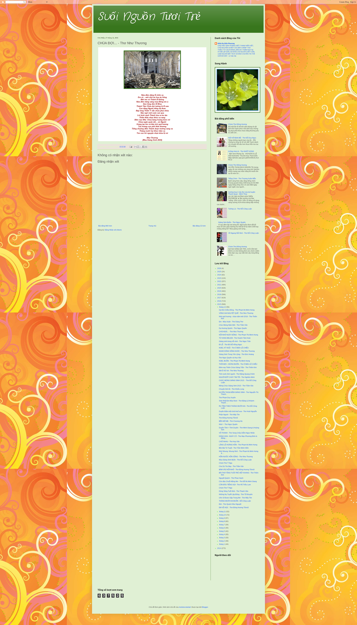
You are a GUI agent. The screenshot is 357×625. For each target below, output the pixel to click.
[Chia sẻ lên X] (140, 146)
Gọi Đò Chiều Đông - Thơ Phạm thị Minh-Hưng (237, 310)
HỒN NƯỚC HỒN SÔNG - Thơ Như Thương (236, 457)
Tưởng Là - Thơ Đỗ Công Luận (240, 209)
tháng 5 (222, 531)
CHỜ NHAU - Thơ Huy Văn (229, 442)
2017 (219, 298)
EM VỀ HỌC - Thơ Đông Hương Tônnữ (234, 508)
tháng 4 (222, 534)
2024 (219, 275)
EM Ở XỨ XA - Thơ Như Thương (231, 371)
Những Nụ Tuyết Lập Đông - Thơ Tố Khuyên (236, 494)
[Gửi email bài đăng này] (135, 146)
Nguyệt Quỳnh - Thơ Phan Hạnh (231, 478)
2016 (219, 301)
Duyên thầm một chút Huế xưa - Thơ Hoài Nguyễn (238, 411)
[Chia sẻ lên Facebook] (143, 146)
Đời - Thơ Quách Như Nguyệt (230, 504)
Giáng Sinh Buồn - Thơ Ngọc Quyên (232, 222)
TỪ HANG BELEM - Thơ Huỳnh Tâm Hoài (234, 338)
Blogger (205, 607)
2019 (219, 291)
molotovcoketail (185, 607)
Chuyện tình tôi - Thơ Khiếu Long (231, 389)
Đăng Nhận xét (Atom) (113, 230)
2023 (219, 278)
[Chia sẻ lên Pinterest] (146, 146)
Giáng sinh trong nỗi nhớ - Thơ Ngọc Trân (235, 341)
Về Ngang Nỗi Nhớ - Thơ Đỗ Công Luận (243, 233)
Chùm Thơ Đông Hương (237, 124)
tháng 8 (222, 521)
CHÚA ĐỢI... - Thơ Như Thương (231, 332)
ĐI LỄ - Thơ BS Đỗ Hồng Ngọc (230, 345)
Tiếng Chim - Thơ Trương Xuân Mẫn (242, 179)
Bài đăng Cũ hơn (199, 226)
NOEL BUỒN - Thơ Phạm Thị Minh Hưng (234, 361)
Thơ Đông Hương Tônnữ (228, 418)
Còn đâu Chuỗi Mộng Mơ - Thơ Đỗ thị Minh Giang (238, 481)
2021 (219, 285)
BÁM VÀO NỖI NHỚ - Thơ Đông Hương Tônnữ (237, 470)
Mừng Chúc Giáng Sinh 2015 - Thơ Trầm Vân (236, 386)
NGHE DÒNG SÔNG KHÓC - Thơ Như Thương (237, 351)
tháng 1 (222, 544)
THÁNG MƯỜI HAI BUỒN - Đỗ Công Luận (235, 501)
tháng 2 (222, 541)
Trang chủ (152, 226)
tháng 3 (222, 538)
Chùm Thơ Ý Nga (225, 463)
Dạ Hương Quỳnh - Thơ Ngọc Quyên (233, 328)
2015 (219, 304)
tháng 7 (222, 525)
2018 (219, 294)
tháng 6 (222, 528)
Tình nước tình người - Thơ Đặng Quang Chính (237, 374)
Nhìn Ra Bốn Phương (226, 44)
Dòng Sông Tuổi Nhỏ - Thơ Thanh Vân (233, 491)
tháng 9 (222, 518)
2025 (219, 272)
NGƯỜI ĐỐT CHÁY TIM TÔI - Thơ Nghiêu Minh (237, 377)
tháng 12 (222, 307)
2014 (219, 548)
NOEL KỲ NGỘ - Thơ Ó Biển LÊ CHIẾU (234, 348)
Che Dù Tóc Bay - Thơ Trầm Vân (231, 466)
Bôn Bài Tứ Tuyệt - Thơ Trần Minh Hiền (234, 448)
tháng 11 (222, 512)
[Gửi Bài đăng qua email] (131, 146)
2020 (219, 288)
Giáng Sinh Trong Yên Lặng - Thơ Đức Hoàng (236, 354)
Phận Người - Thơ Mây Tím (229, 415)
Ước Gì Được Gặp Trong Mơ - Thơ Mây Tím (235, 498)
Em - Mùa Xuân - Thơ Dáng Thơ (231, 322)
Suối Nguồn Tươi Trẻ (149, 17)
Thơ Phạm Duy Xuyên (227, 398)
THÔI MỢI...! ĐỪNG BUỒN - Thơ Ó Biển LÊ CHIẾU (238, 364)
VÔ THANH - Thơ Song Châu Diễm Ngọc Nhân (237, 433)
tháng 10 (222, 515)
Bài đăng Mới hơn (105, 226)
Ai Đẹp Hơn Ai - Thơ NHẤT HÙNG (241, 151)
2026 (219, 268)
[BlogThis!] (138, 146)
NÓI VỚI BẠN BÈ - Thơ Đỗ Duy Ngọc (242, 138)
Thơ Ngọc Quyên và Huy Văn (230, 358)
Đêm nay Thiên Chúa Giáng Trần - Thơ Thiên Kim (238, 367)
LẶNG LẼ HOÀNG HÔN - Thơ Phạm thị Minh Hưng (238, 445)
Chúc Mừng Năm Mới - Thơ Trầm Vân (233, 325)
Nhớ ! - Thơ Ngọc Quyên (228, 424)
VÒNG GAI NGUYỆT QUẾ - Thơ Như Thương (236, 313)
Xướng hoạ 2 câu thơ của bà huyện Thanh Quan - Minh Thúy (241, 193)
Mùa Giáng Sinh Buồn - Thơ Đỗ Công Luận (235, 460)
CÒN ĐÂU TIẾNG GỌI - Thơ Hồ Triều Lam (235, 485)
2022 (219, 281)
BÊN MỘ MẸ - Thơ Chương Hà (230, 421)
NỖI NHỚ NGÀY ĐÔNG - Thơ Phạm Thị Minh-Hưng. (238, 335)
